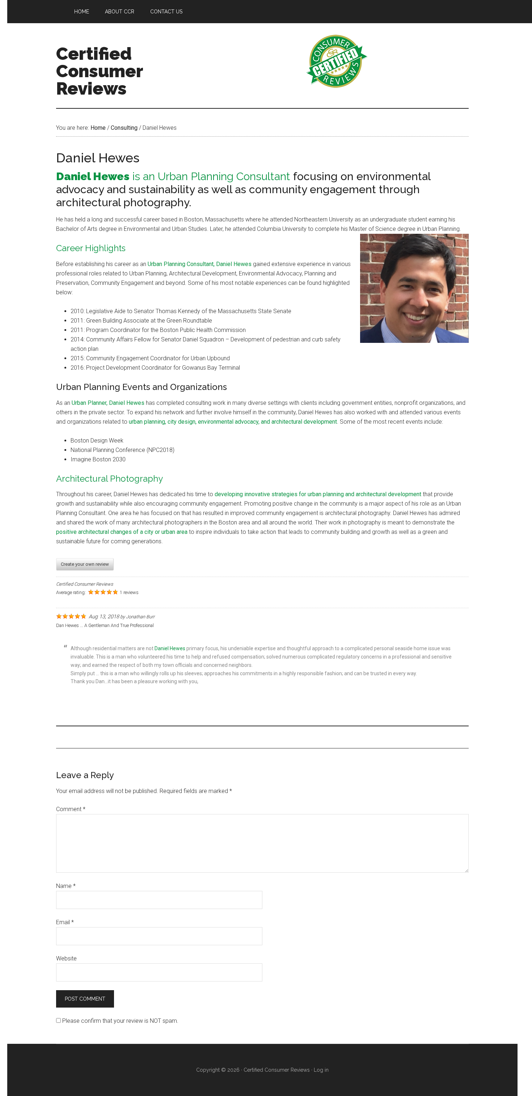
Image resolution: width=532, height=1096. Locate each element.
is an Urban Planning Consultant (173, 176)
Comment (70, 809)
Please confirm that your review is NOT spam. (119, 1020)
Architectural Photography (109, 478)
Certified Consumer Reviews (99, 71)
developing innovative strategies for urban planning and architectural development (318, 494)
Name (66, 886)
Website (66, 958)
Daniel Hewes (170, 648)
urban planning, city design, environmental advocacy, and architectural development (233, 421)
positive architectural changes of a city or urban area (121, 531)
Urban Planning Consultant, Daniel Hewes (200, 264)
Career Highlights (91, 248)
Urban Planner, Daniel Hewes (108, 402)
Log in (321, 1070)
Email (65, 922)
